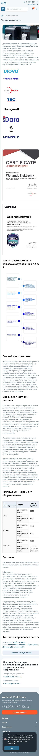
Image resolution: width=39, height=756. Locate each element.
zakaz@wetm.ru (32, 4)
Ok (12, 748)
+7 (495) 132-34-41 (31, 2)
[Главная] (2, 15)
